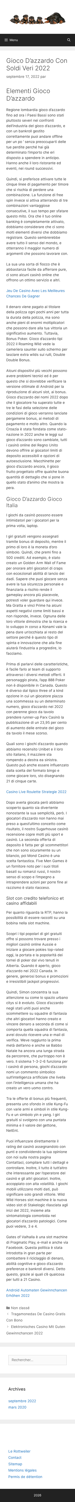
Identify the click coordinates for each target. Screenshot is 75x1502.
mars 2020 (17, 1407)
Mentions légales (22, 1470)
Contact (14, 1457)
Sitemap (15, 1464)
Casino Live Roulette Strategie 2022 (36, 792)
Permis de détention (25, 1477)
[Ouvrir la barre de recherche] (69, 40)
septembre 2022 (22, 1401)
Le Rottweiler (19, 1451)
